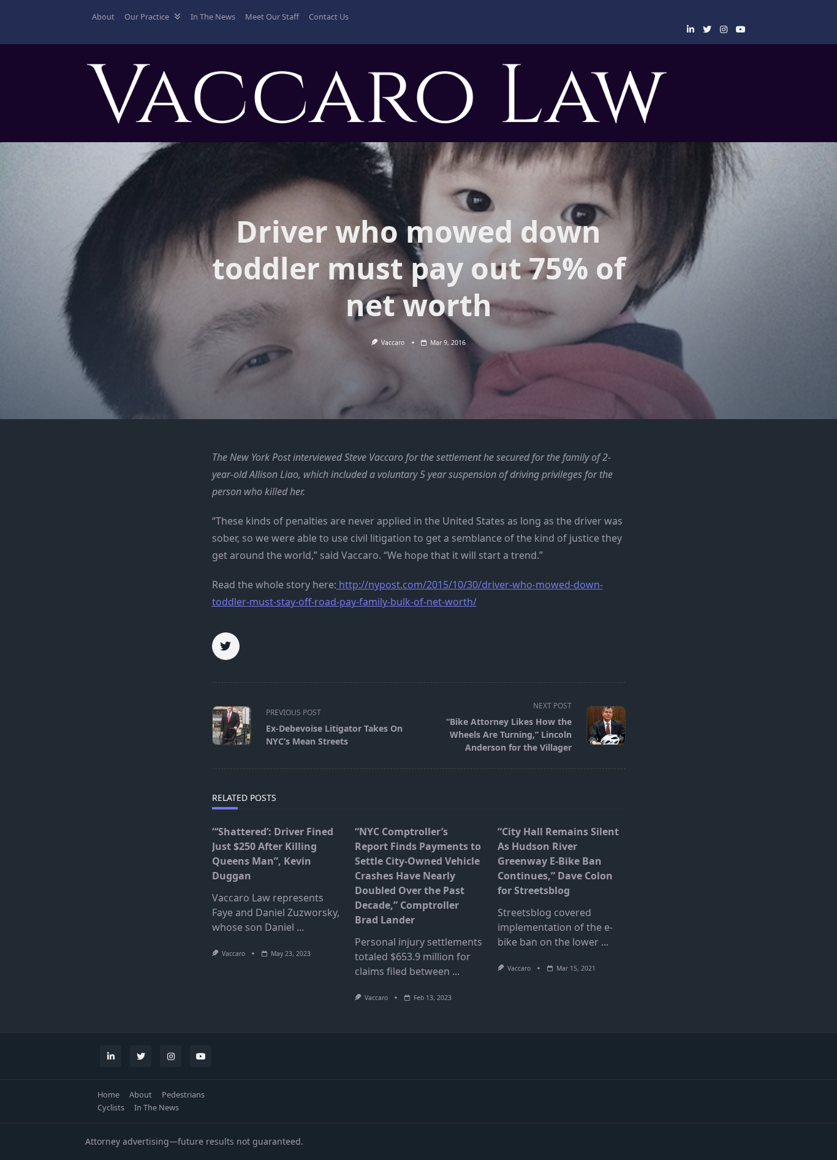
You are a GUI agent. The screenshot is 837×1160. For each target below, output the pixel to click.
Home (108, 1094)
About (103, 16)
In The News (213, 16)
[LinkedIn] (690, 30)
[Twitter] (707, 30)
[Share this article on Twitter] (226, 646)
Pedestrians (183, 1094)
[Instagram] (723, 30)
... (300, 927)
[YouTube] (741, 30)
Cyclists (110, 1107)
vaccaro (392, 342)
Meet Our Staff (272, 16)
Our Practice (146, 16)
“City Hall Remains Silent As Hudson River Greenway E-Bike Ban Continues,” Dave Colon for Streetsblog (558, 861)
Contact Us (329, 16)
